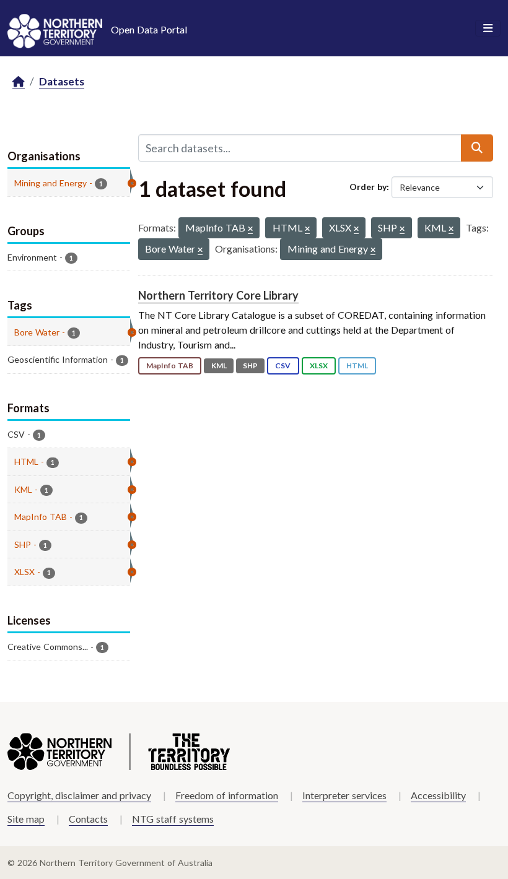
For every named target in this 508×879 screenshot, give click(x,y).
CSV (283, 365)
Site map (26, 819)
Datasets (61, 81)
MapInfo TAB (169, 365)
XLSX (319, 365)
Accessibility (438, 795)
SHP (250, 365)
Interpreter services (344, 795)
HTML (357, 365)
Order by (368, 186)
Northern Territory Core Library (218, 295)
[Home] (18, 82)
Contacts (88, 819)
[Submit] (477, 148)
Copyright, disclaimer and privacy (79, 795)
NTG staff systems (173, 819)
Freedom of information (226, 795)
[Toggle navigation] (488, 28)
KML (219, 365)
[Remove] (250, 229)
